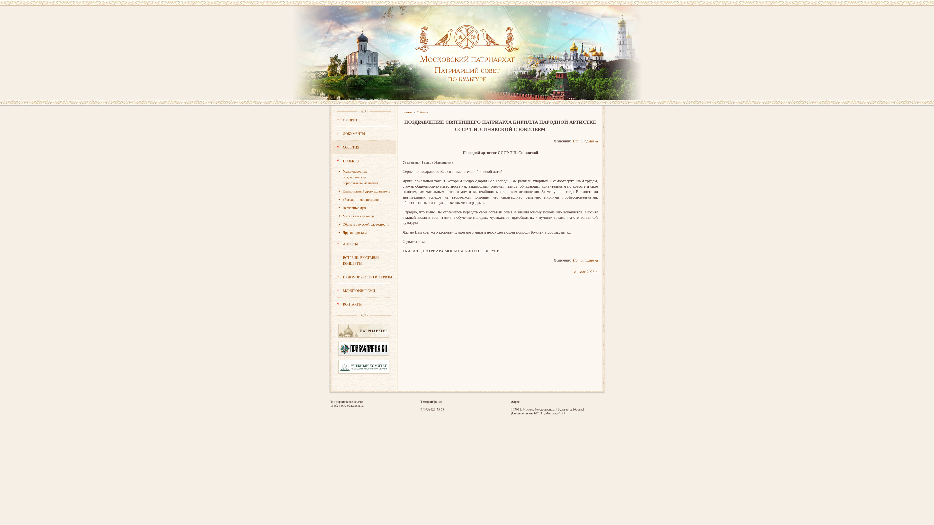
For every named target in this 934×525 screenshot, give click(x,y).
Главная (407, 112)
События (351, 147)
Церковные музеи (355, 207)
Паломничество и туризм (367, 277)
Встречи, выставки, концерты (361, 260)
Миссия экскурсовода (358, 216)
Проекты (351, 160)
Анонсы (350, 244)
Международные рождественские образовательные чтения (360, 177)
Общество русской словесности (366, 224)
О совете (351, 120)
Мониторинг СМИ (359, 290)
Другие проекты (355, 232)
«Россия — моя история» (361, 199)
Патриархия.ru (585, 140)
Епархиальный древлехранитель (366, 191)
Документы (354, 133)
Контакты (352, 304)
